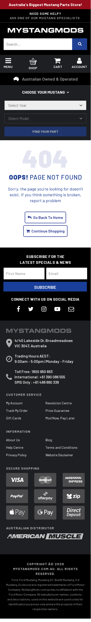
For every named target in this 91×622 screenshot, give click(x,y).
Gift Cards (13, 418)
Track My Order (17, 410)
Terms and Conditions (61, 447)
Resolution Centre (59, 403)
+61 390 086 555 (52, 376)
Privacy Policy (16, 455)
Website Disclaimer (59, 455)
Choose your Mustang (43, 92)
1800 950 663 (42, 371)
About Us (13, 440)
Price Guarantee (57, 410)
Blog (49, 440)
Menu (8, 67)
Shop (33, 68)
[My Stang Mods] (45, 30)
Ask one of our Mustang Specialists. (45, 18)
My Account (14, 403)
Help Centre (14, 447)
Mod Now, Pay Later (60, 418)
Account (79, 67)
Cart (57, 67)
